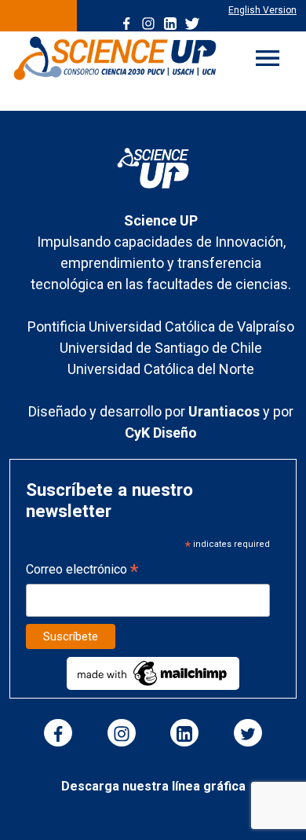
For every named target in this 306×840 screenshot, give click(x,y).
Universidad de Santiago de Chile (161, 347)
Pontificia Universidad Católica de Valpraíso (160, 326)
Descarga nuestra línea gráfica (153, 786)
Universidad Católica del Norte (160, 369)
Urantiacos (225, 411)
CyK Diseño (161, 432)
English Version (262, 10)
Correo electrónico (82, 570)
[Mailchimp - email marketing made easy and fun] (153, 673)
